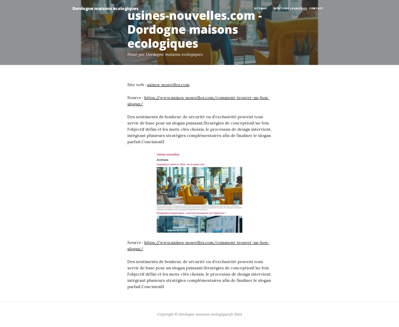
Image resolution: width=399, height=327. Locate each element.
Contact (316, 8)
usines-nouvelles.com (168, 84)
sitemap (260, 8)
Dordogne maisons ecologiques (105, 8)
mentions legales (288, 8)
